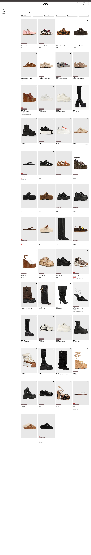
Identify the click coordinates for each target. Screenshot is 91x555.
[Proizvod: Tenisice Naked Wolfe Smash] (81, 261)
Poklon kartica (36, 6)
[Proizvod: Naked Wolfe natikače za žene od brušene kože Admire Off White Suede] (81, 130)
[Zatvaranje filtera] (88, 1)
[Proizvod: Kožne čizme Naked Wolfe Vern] (64, 294)
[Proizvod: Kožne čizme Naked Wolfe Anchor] (46, 294)
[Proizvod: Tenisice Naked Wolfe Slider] (46, 130)
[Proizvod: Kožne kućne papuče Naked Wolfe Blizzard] (64, 31)
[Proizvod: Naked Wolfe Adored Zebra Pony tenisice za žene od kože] (46, 31)
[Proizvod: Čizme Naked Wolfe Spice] (81, 97)
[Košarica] (88, 4)
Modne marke (25, 6)
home (13, 4)
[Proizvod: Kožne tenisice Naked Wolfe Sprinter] (81, 196)
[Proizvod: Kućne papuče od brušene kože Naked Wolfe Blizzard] (81, 31)
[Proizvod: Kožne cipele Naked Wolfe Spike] (29, 393)
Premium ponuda (19, 6)
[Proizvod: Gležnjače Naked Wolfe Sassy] (81, 327)
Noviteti (3, 6)
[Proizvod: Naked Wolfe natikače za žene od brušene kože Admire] (29, 64)
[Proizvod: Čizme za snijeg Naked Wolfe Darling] (29, 360)
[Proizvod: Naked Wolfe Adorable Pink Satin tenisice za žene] (29, 31)
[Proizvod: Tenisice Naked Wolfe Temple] (46, 97)
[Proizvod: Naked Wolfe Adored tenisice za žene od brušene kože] (64, 163)
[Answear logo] (45, 4)
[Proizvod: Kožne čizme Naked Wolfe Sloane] (29, 130)
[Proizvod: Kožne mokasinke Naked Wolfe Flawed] (46, 393)
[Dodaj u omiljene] (36, 20)
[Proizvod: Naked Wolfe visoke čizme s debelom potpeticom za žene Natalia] (64, 360)
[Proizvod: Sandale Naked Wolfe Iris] (81, 360)
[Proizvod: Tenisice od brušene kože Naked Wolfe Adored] (46, 64)
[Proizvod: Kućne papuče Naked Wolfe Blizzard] (46, 229)
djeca (10, 4)
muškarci (6, 4)
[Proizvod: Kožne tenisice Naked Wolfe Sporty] (64, 97)
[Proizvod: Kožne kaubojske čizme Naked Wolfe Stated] (64, 229)
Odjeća (6, 6)
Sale (29, 6)
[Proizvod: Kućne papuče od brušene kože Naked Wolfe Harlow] (46, 426)
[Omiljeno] (85, 4)
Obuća (9, 6)
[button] (26, 16)
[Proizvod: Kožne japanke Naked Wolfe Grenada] (29, 163)
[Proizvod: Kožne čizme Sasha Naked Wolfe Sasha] (29, 327)
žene (3, 4)
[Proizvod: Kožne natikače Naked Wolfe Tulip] (29, 97)
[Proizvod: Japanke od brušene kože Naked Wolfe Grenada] (29, 229)
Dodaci (12, 6)
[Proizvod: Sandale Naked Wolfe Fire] (64, 393)
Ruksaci (32, 6)
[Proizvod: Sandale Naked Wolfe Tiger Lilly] (81, 163)
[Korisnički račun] (83, 4)
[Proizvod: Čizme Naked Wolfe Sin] (46, 360)
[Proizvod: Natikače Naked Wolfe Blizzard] (46, 261)
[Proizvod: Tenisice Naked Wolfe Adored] (46, 163)
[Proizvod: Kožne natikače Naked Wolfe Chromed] (81, 294)
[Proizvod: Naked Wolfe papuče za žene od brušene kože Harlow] (29, 426)
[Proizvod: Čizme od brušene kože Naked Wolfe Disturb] (29, 294)
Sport (15, 6)
